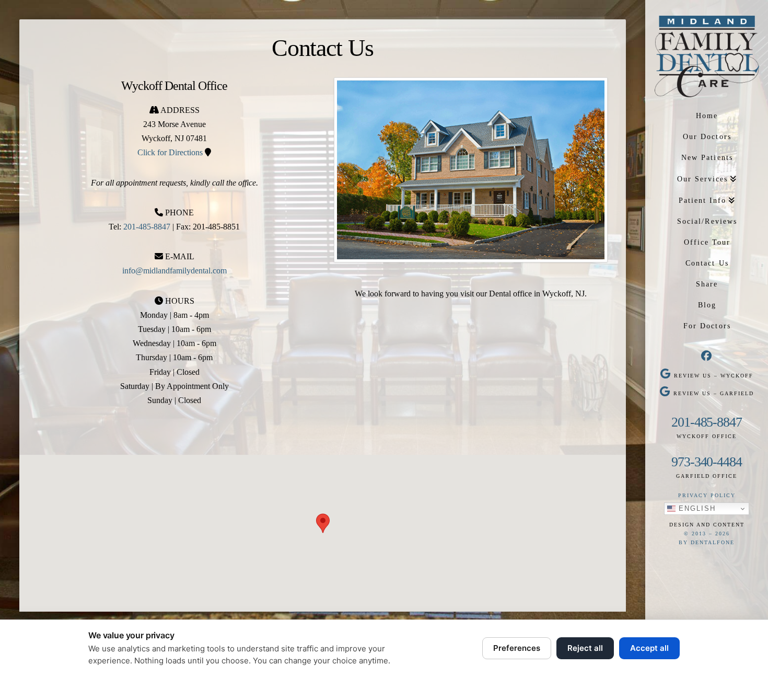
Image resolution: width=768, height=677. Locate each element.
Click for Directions (170, 152)
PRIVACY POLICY (707, 495)
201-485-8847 (706, 422)
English (696, 508)
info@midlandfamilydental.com (174, 270)
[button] (323, 523)
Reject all (585, 648)
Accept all (649, 648)
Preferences (516, 648)
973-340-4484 (706, 461)
